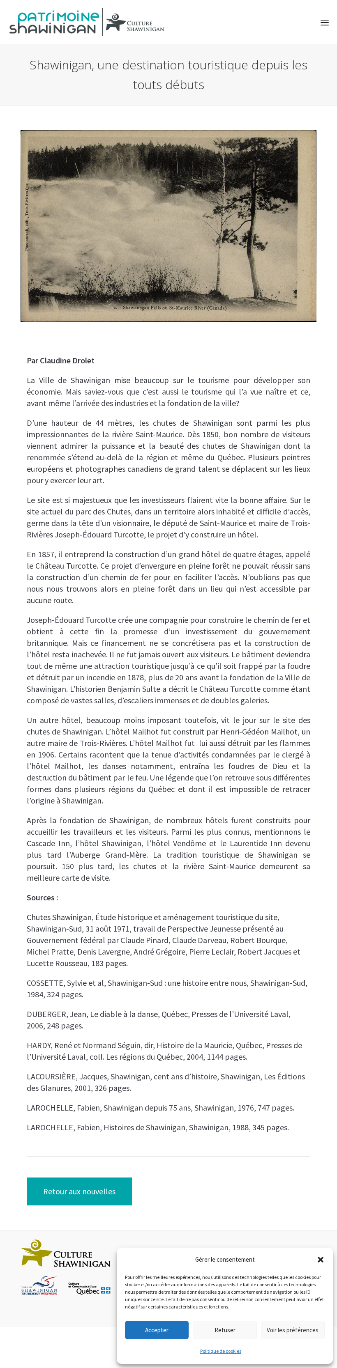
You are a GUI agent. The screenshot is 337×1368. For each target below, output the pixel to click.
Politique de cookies (220, 1351)
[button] (320, 1260)
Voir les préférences (293, 1330)
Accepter (156, 1330)
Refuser (225, 1330)
